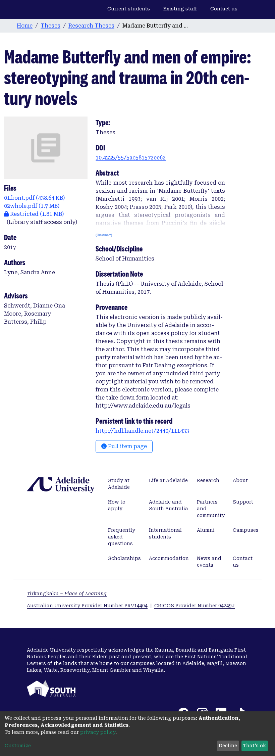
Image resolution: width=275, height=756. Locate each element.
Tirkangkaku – (67, 593)
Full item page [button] (127, 446)
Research (208, 480)
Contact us (223, 8)
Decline (228, 745)
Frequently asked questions (121, 536)
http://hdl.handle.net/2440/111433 (142, 431)
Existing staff (180, 8)
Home (25, 25)
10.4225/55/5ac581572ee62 (131, 157)
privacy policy (97, 732)
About (240, 480)
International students (165, 533)
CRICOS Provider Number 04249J (194, 605)
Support (243, 502)
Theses (50, 25)
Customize (18, 745)
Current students (128, 8)
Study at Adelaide (119, 484)
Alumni (206, 530)
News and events (209, 562)
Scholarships (124, 558)
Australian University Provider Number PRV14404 (87, 605)
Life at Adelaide (168, 480)
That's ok (254, 745)
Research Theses (91, 25)
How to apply (116, 505)
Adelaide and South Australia (168, 505)
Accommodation (169, 558)
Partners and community (211, 508)
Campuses (246, 530)
